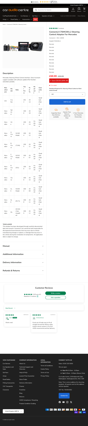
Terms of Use (45, 372)
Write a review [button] (55, 293)
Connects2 (52, 38)
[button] (79, 10)
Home (4, 24)
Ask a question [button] (55, 297)
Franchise (22, 390)
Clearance (6, 390)
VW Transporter (8, 386)
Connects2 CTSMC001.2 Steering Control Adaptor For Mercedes (17, 24)
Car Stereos (6, 364)
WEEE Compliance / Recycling (28, 400)
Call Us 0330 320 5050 (68, 16)
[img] (10, 315)
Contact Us (64, 396)
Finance (21, 386)
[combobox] (50, 10)
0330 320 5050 (68, 364)
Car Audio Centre (10, 419)
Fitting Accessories (9, 383)
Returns (21, 397)
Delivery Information (25, 383)
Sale (35, 19)
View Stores (81, 16)
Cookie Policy (45, 369)
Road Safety (6, 379)
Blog (20, 393)
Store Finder (23, 379)
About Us (22, 364)
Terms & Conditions (47, 366)
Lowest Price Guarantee (26, 376)
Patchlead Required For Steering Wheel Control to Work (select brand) (65, 89)
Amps (4, 376)
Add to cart (67, 102)
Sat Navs (5, 372)
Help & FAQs (23, 372)
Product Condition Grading (27, 404)
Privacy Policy (45, 376)
